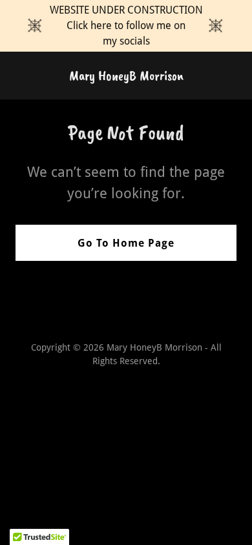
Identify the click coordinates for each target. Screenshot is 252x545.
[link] (126, 76)
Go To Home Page (126, 243)
